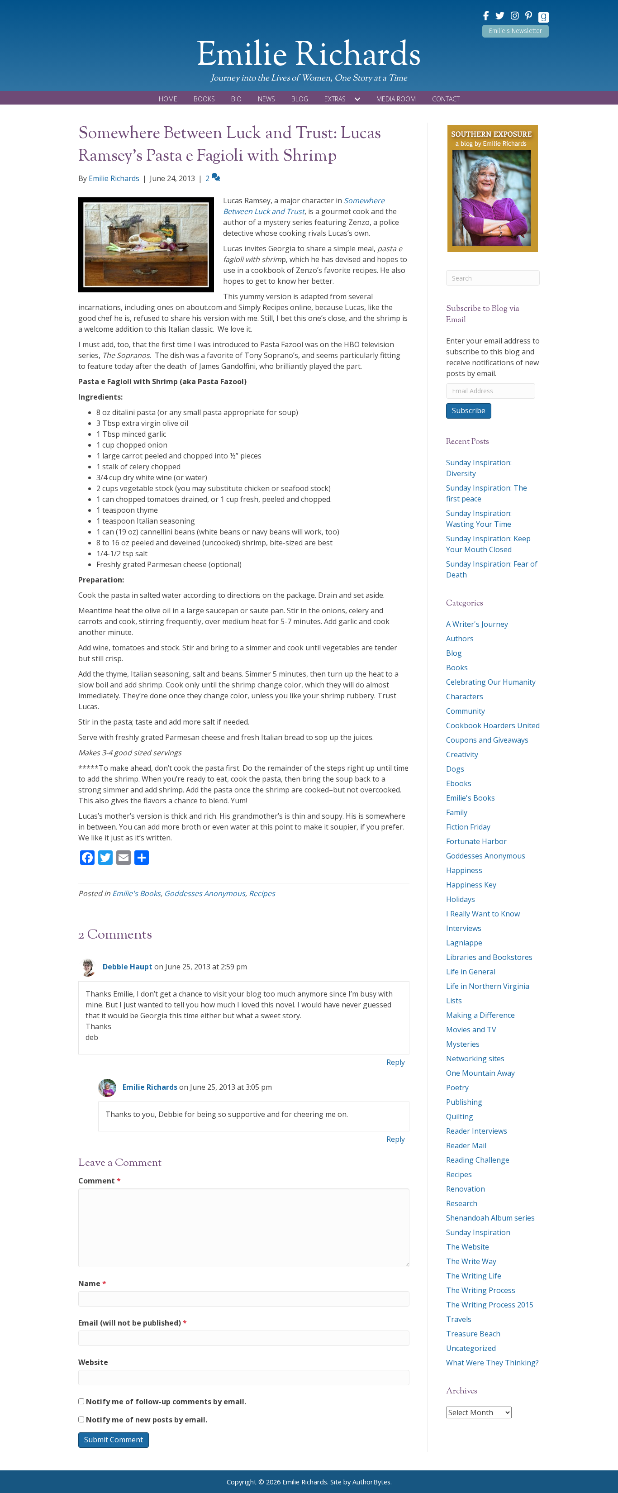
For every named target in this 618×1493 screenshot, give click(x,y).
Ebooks (458, 783)
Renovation (465, 1189)
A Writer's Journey (477, 624)
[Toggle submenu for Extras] (357, 99)
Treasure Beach (473, 1334)
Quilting (459, 1116)
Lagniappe (464, 943)
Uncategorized (471, 1348)
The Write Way (471, 1261)
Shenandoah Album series (490, 1218)
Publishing (464, 1102)
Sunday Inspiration (478, 1232)
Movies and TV (471, 1030)
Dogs (455, 769)
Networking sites (475, 1059)
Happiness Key (471, 885)
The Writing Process (480, 1290)
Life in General (470, 972)
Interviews (463, 928)
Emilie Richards (150, 1087)
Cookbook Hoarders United (493, 725)
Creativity (462, 754)
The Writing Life (473, 1276)
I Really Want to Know (483, 914)
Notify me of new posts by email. (146, 1420)
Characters (464, 696)
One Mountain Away (480, 1073)
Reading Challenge (477, 1160)
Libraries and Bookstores (489, 957)
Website (93, 1362)
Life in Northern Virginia (487, 986)
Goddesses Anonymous (204, 893)
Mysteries (463, 1044)
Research (461, 1203)
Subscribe (468, 410)
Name (92, 1283)
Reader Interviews (476, 1131)
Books (457, 668)
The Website (467, 1247)
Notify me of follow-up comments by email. (166, 1402)
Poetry (457, 1087)
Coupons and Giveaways (487, 740)
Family (456, 812)
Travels (458, 1319)
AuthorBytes (371, 1482)
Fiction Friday (468, 827)
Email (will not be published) (132, 1323)
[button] (515, 31)
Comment (99, 1181)
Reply (395, 1062)
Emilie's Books (136, 893)
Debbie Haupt (127, 967)
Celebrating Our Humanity (491, 682)
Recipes (262, 893)
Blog (454, 653)
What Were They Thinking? (492, 1363)
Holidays (460, 899)
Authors (460, 639)
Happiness (464, 870)
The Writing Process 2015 (489, 1305)
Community (465, 711)
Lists (454, 1001)
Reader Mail (466, 1145)
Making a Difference (480, 1015)
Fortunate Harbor (476, 841)
